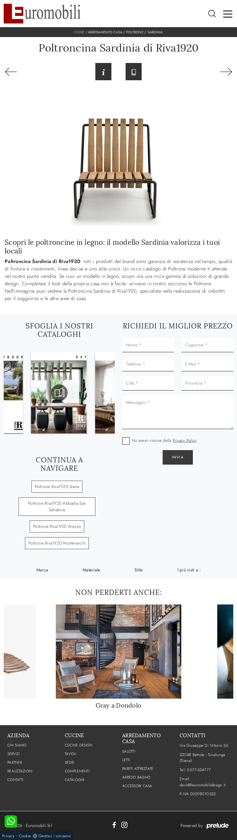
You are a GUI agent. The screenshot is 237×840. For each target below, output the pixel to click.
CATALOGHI (74, 780)
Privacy (8, 836)
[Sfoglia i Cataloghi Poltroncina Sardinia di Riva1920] (134, 71)
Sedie (69, 762)
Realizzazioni (19, 771)
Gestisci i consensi (55, 836)
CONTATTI (15, 780)
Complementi (77, 771)
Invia (178, 457)
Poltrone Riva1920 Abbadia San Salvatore (57, 506)
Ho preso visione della (164, 440)
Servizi (13, 754)
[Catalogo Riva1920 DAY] (59, 392)
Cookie (25, 836)
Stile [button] (139, 570)
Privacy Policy (185, 440)
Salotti (128, 751)
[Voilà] (226, 72)
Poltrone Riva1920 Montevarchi (56, 543)
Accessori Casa (137, 786)
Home (79, 32)
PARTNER (14, 762)
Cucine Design (78, 745)
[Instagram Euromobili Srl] (124, 824)
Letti (126, 760)
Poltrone (134, 32)
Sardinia (155, 32)
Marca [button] (42, 570)
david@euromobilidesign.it (203, 785)
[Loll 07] (11, 72)
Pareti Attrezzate (137, 768)
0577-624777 (199, 770)
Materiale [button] (91, 570)
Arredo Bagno (136, 777)
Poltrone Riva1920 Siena (57, 486)
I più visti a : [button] (189, 570)
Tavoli (71, 754)
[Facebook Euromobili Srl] (114, 824)
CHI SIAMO (16, 745)
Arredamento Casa (105, 32)
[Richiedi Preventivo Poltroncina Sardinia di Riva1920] (103, 71)
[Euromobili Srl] (42, 13)
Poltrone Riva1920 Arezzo (57, 526)
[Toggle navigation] (227, 13)
